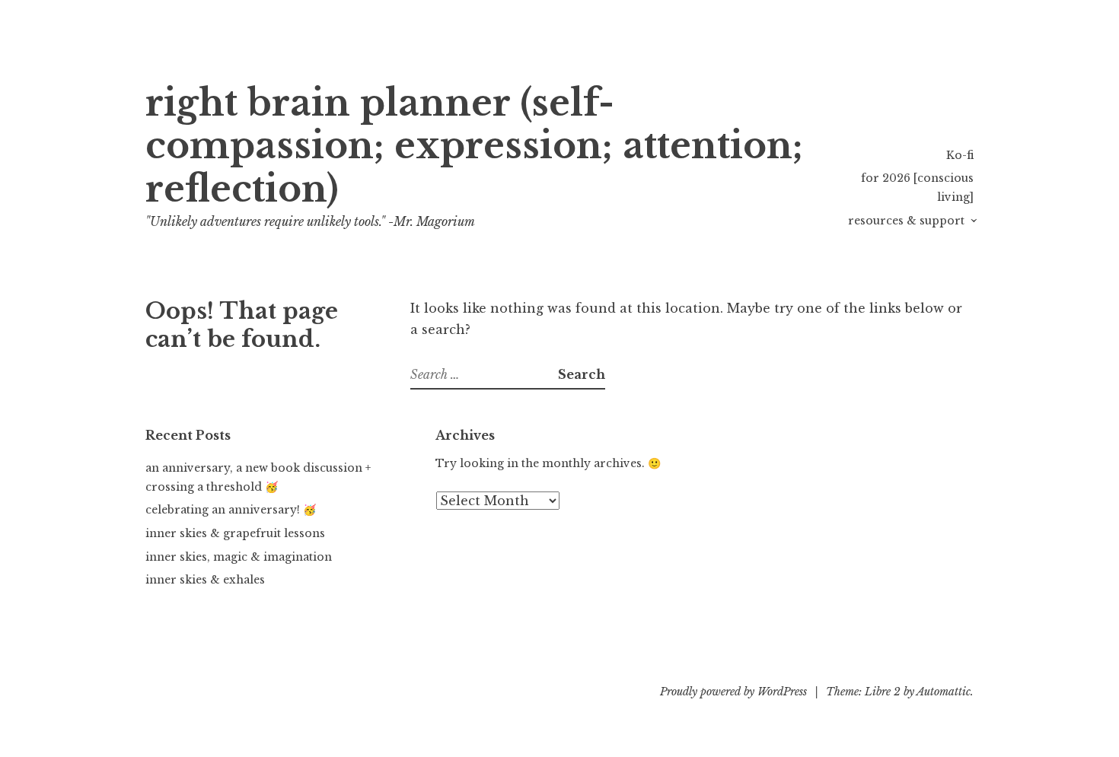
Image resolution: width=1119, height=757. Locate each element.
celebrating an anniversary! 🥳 (230, 510)
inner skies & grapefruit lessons (235, 533)
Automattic (944, 691)
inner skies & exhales (205, 580)
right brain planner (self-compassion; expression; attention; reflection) (474, 146)
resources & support (906, 220)
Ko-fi (960, 155)
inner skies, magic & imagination (238, 557)
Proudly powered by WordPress (733, 691)
